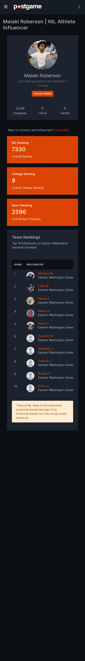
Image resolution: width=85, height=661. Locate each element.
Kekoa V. (44, 298)
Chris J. (43, 386)
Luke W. (43, 286)
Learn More (61, 130)
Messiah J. (45, 348)
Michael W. (46, 273)
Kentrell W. (46, 336)
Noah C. (43, 323)
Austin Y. (44, 373)
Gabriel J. (45, 361)
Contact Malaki (43, 93)
